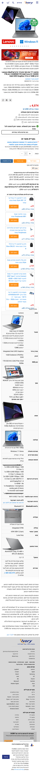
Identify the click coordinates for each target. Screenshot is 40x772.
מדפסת (17, 717)
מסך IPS (35, 168)
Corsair (17, 672)
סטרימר (17, 724)
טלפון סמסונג (31, 697)
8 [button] (25, 47)
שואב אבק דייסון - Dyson (12, 699)
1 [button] (11, 47)
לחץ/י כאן (10, 635)
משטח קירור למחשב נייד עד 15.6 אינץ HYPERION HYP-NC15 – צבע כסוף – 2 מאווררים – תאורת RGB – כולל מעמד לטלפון (16, 297)
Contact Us (32, 658)
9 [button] (27, 47)
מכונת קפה (32, 702)
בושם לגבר (16, 727)
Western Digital (15, 683)
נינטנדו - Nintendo (30, 706)
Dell (34, 686)
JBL (18, 679)
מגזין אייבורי (19, 664)
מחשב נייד (32, 717)
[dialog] (20, 757)
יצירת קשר (15, 654)
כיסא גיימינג (16, 694)
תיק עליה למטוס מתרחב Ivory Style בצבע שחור (16, 261)
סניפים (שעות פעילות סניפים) (10, 651)
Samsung (32, 674)
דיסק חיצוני (16, 722)
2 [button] (13, 47)
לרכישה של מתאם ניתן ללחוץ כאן (13, 503)
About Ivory (15, 656)
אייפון (33, 692)
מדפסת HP (32, 709)
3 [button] (15, 47)
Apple (33, 672)
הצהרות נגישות (12, 662)
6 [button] (21, 47)
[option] (20, 22)
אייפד (33, 694)
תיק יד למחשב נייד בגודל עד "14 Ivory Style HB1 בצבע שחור (17, 200)
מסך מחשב (32, 722)
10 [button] (29, 47)
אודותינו (33, 651)
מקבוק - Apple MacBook (13, 704)
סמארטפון (32, 724)
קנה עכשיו (20, 161)
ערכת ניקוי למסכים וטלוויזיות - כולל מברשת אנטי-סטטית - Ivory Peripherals (16, 230)
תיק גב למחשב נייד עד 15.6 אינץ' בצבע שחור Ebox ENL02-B (16, 246)
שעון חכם (32, 727)
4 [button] (17, 47)
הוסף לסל (33, 161)
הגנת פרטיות (20, 662)
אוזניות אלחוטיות (14, 692)
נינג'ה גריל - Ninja (30, 699)
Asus (33, 683)
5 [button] (19, 47)
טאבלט (33, 729)
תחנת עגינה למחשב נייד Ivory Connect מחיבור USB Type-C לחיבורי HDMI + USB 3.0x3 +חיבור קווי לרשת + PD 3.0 (16, 277)
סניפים (19, 3)
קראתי (6, 757)
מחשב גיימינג (31, 720)
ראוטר (17, 720)
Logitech (16, 669)
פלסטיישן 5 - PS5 (30, 704)
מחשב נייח (32, 715)
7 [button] (23, 47)
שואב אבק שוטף (15, 702)
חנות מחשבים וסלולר (29, 664)
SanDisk (32, 681)
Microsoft (16, 681)
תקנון (26, 662)
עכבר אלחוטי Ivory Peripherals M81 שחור (18, 215)
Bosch (17, 674)
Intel (18, 676)
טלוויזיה (17, 715)
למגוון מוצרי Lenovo (32, 79)
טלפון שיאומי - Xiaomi (13, 697)
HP (34, 676)
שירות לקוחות (31, 654)
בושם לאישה (15, 729)
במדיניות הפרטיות (19, 769)
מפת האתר (32, 662)
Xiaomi (33, 679)
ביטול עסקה (32, 656)
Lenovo (33, 669)
